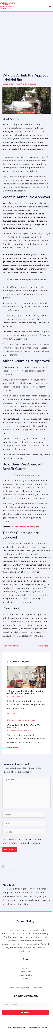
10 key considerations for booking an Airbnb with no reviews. (25, 692)
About (25, 968)
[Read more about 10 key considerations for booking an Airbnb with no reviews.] (26, 677)
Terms (25, 979)
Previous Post (11, 646)
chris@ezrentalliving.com (29, 988)
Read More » (13, 713)
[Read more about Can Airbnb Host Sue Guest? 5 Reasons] (21, 720)
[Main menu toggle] (50, 6)
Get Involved (25, 1012)
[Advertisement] (26, 39)
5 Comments (21, 696)
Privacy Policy (25, 975)
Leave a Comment (11, 84)
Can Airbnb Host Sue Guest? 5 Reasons (23, 726)
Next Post (44, 646)
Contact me (25, 972)
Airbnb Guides (29, 84)
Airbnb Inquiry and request (25, 527)
